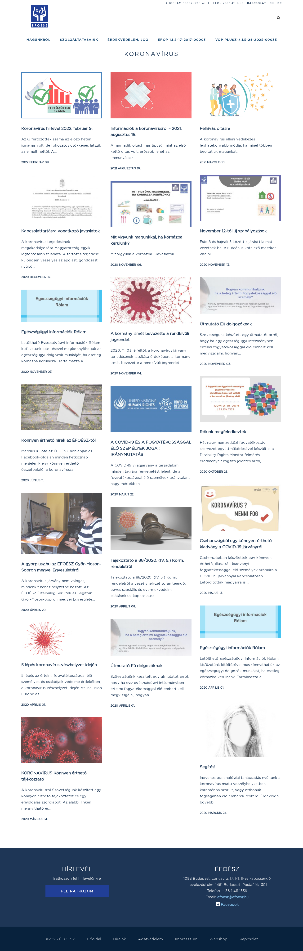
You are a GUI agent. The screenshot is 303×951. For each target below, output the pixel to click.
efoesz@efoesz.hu (233, 897)
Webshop (218, 939)
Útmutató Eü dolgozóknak (226, 323)
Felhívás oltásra (215, 128)
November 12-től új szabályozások (233, 230)
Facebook (229, 904)
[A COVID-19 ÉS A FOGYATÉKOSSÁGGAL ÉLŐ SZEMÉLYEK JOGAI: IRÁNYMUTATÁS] (151, 409)
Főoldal (94, 939)
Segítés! (207, 766)
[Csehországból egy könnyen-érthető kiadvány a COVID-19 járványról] (240, 507)
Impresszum (186, 939)
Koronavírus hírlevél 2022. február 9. (57, 128)
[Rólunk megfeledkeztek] (240, 399)
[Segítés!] (240, 728)
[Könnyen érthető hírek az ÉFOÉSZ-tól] (61, 407)
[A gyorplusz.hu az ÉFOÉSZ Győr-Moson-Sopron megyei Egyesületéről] (61, 523)
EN (272, 3)
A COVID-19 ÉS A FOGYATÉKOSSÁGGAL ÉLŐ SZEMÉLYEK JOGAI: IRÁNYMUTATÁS (151, 448)
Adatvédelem (150, 939)
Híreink (119, 939)
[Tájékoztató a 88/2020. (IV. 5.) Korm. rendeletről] (151, 528)
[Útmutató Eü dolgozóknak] (240, 295)
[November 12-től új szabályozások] (240, 198)
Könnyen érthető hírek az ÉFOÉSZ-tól (58, 440)
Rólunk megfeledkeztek (223, 431)
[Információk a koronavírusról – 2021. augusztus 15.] (151, 95)
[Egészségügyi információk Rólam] (61, 306)
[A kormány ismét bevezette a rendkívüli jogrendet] (151, 300)
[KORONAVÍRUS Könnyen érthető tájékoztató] (61, 740)
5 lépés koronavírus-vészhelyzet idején (59, 664)
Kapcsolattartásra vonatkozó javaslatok (60, 230)
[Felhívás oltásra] (240, 95)
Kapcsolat (256, 3)
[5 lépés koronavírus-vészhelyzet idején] (61, 638)
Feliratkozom (77, 891)
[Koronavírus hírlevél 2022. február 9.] (61, 95)
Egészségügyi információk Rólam (53, 331)
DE (279, 3)
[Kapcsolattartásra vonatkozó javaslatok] (61, 198)
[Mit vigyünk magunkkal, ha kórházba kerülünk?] (151, 204)
